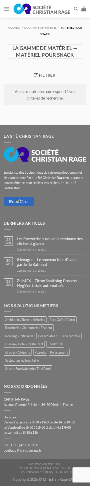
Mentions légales (44, 464)
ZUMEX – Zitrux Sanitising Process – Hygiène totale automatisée (48, 283)
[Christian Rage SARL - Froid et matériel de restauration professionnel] (42, 9)
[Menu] (7, 9)
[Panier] (83, 8)
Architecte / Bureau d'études (25, 320)
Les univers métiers (36, 472)
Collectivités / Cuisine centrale (59, 336)
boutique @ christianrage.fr (23, 450)
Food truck (55, 344)
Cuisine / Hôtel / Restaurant (24, 344)
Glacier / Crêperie (17, 352)
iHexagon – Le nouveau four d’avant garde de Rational (47, 262)
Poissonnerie (59, 352)
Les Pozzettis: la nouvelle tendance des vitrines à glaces (50, 241)
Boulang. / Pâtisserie (19, 336)
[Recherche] (76, 9)
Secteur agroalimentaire (22, 360)
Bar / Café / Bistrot (62, 320)
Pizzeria (40, 352)
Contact (64, 472)
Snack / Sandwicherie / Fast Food (28, 369)
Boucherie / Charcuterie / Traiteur (28, 328)
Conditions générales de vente (45, 468)
